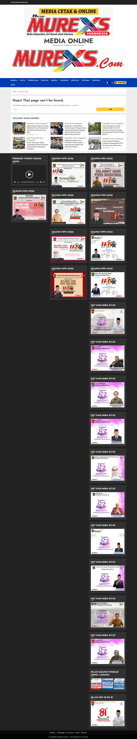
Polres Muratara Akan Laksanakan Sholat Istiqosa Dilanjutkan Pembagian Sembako (37, 146)
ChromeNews (74, 737)
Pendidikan (64, 80)
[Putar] (15, 182)
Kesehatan (75, 80)
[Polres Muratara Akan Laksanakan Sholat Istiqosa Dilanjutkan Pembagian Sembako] (19, 143)
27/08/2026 (69, 149)
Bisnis (13, 85)
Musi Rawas (70, 733)
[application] (29, 174)
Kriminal (54, 80)
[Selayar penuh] (44, 182)
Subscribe (121, 83)
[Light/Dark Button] (108, 83)
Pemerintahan (33, 80)
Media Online (68, 41)
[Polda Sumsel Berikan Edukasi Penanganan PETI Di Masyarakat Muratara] (94, 143)
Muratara (52, 733)
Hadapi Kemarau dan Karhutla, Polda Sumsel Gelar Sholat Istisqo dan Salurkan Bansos (74, 143)
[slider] (28, 182)
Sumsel (77, 733)
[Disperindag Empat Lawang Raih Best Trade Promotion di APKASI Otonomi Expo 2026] (19, 128)
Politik (22, 80)
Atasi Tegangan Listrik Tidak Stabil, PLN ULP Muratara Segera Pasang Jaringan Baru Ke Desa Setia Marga (113, 130)
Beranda (14, 80)
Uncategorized (43, 123)
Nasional (83, 733)
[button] (112, 82)
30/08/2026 (31, 134)
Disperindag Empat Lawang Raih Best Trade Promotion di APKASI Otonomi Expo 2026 (37, 129)
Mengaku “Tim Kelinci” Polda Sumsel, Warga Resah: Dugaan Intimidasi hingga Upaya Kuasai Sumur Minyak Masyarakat (75, 130)
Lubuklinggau (61, 733)
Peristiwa (44, 80)
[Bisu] (41, 182)
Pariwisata (96, 80)
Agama (29, 138)
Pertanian (85, 80)
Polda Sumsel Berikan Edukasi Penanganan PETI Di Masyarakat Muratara (112, 143)
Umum (37, 123)
